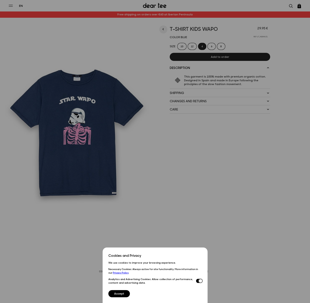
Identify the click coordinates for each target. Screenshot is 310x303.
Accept (119, 293)
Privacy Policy (121, 272)
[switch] (199, 281)
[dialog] (155, 275)
